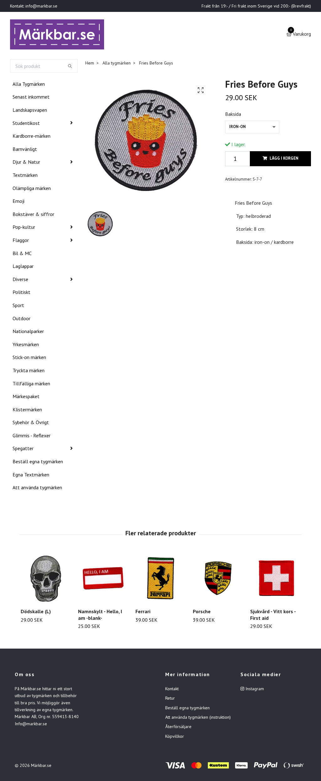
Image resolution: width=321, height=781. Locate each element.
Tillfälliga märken (31, 385)
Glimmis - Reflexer (31, 437)
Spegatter (23, 450)
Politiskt (21, 293)
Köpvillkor (174, 737)
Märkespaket (26, 397)
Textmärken (25, 176)
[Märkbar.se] (59, 35)
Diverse (20, 280)
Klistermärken (27, 411)
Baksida (233, 115)
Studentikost (26, 124)
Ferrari (142, 612)
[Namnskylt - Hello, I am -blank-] (103, 579)
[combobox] (252, 128)
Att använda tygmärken (37, 489)
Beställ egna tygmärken (38, 463)
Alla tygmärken (117, 64)
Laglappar (23, 267)
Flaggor (21, 241)
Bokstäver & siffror (33, 215)
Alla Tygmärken (29, 85)
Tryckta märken (29, 371)
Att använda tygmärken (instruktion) (198, 718)
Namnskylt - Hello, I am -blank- (100, 615)
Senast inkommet (31, 98)
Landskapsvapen (30, 111)
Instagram (254, 690)
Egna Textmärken (31, 476)
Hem (89, 64)
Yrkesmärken (26, 345)
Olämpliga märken (32, 189)
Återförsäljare (178, 728)
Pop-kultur (24, 228)
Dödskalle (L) (36, 612)
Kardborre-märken (31, 137)
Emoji (18, 202)
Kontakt (172, 690)
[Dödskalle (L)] (46, 579)
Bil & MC (22, 254)
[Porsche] (218, 579)
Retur (170, 699)
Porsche (202, 612)
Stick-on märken (29, 358)
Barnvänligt (25, 150)
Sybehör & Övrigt (31, 423)
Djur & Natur (26, 163)
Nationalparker (28, 332)
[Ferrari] (160, 579)
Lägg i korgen (284, 159)
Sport (18, 306)
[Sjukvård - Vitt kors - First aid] (275, 579)
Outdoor (21, 319)
